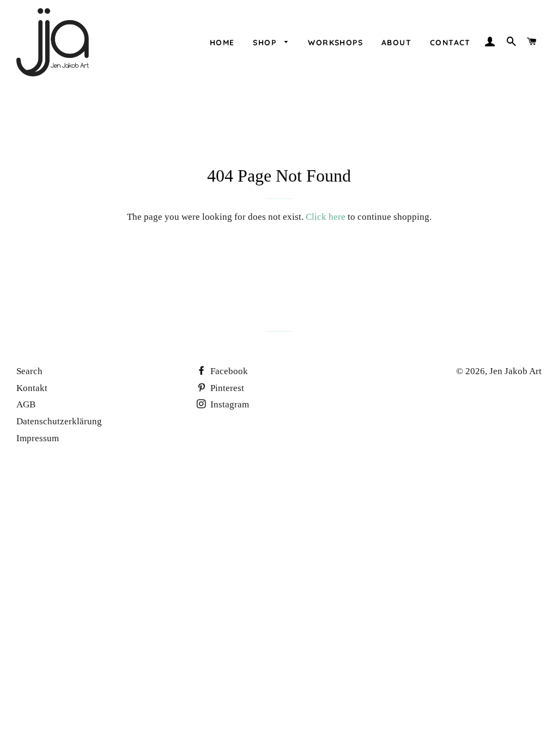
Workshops (335, 42)
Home (222, 42)
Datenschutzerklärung (59, 421)
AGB (25, 404)
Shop (266, 42)
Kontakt (31, 388)
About (396, 42)
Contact (450, 42)
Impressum (37, 438)
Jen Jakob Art (515, 371)
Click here (325, 217)
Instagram (228, 404)
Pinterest (226, 388)
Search (29, 371)
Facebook (228, 371)
